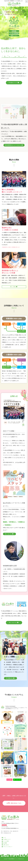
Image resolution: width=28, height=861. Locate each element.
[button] (13, 145)
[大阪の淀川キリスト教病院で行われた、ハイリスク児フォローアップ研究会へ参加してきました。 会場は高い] (20, 771)
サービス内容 (6, 841)
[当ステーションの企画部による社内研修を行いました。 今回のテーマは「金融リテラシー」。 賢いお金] (7, 771)
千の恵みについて (13, 82)
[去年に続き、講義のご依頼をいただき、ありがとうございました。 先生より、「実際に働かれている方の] (7, 757)
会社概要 (5, 843)
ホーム (4, 837)
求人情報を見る (9, 678)
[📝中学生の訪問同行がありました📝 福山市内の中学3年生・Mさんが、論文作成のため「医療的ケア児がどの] (7, 717)
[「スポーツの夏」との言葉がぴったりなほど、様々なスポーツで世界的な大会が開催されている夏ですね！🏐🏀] (7, 730)
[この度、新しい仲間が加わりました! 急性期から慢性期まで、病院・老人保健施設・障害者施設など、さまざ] (20, 757)
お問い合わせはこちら (14, 803)
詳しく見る (13, 286)
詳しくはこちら (8, 533)
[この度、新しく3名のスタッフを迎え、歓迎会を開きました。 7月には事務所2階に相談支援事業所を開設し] (20, 744)
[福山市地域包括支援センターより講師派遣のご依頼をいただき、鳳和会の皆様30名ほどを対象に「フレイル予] (20, 730)
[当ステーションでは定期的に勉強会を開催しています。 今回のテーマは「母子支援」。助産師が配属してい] (20, 717)
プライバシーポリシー (7, 846)
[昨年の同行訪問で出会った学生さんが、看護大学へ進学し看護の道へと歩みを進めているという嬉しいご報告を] (7, 744)
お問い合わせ (6, 844)
